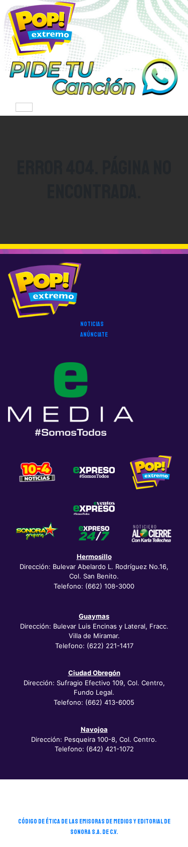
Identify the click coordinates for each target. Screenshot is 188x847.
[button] (94, 78)
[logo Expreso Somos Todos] (94, 474)
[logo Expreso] (94, 507)
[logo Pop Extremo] (151, 472)
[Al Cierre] (151, 533)
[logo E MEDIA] (70, 399)
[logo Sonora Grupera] (37, 533)
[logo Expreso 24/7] (94, 533)
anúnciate (94, 335)
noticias (92, 324)
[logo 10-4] (37, 472)
